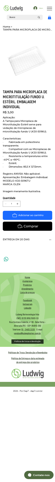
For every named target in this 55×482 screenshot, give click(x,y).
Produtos (27, 285)
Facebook (27, 300)
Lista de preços (27, 292)
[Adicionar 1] (17, 204)
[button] (49, 17)
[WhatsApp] (6, 259)
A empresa (27, 281)
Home (27, 277)
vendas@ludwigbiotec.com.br (27, 333)
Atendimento (27, 288)
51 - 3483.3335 (28, 329)
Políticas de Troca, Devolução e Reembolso (27, 352)
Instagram (27, 304)
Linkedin (27, 308)
